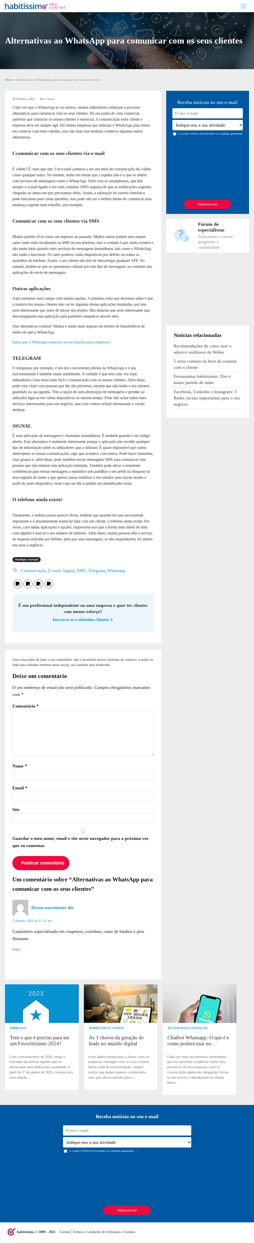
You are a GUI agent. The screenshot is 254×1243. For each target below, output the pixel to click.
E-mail (54, 570)
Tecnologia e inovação (26, 559)
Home (9, 80)
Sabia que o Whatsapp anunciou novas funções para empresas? (61, 342)
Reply (16, 949)
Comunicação (33, 570)
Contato (65, 1232)
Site (16, 809)
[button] (244, 1039)
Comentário (25, 706)
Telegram (96, 570)
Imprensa (18, 1028)
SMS (81, 570)
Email (19, 787)
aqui (180, 137)
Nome (19, 766)
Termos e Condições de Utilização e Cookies (104, 1232)
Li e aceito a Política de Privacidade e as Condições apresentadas (210, 135)
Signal (68, 570)
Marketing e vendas (106, 1028)
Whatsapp (116, 570)
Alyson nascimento (48, 907)
